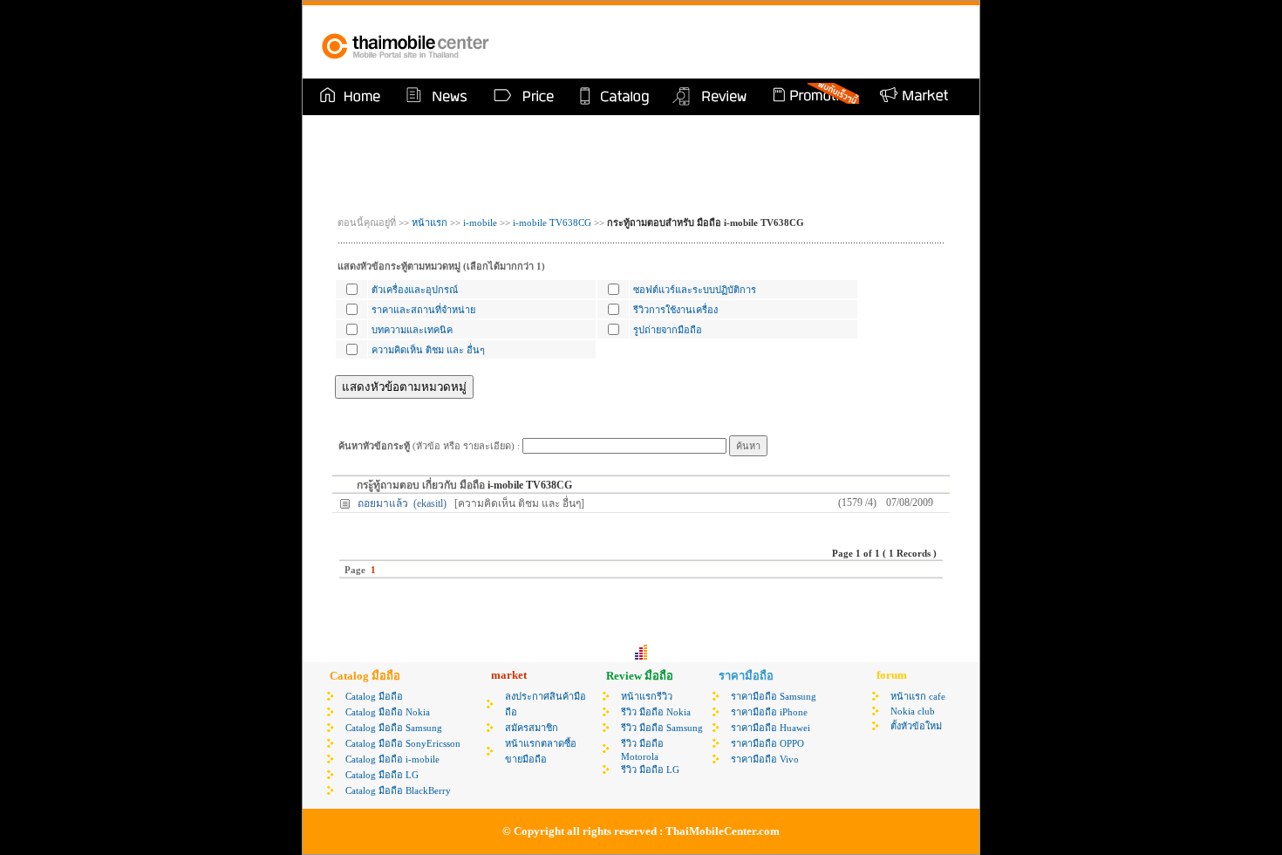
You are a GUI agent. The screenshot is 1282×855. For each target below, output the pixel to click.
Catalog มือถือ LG (382, 775)
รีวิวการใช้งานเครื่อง (675, 309)
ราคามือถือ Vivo (765, 759)
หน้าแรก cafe (917, 696)
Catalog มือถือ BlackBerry (398, 790)
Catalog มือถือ (374, 696)
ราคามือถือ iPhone (769, 712)
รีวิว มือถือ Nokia (656, 712)
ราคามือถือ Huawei (770, 727)
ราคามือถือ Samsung (773, 696)
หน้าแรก (428, 222)
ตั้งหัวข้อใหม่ (916, 726)
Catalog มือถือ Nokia (387, 712)
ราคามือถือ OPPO (767, 743)
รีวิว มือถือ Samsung (662, 727)
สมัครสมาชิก (531, 727)
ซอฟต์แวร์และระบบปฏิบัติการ (694, 289)
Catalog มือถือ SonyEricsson (402, 743)
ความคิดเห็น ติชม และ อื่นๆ (428, 350)
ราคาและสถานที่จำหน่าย (423, 309)
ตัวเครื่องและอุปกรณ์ (415, 289)
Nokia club (912, 711)
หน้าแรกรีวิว (646, 696)
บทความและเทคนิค (412, 330)
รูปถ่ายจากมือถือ (667, 330)
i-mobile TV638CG (552, 222)
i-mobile (480, 222)
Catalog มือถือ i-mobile (392, 759)
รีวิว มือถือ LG (650, 769)
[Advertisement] (758, 42)
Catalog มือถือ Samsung (393, 727)
